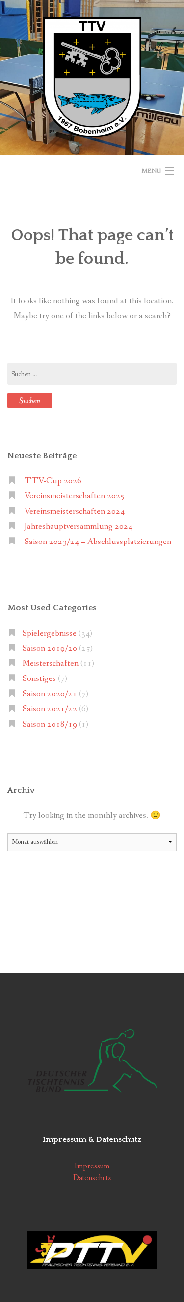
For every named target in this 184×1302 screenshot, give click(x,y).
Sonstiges (39, 678)
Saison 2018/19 (50, 724)
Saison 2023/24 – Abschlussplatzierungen (98, 541)
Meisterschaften (51, 663)
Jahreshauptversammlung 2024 (78, 526)
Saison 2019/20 (50, 648)
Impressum (92, 1166)
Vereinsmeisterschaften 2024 (75, 511)
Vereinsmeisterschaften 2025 (75, 496)
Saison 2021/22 (50, 709)
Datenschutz (92, 1178)
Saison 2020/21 (50, 694)
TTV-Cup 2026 (53, 481)
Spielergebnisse (50, 633)
